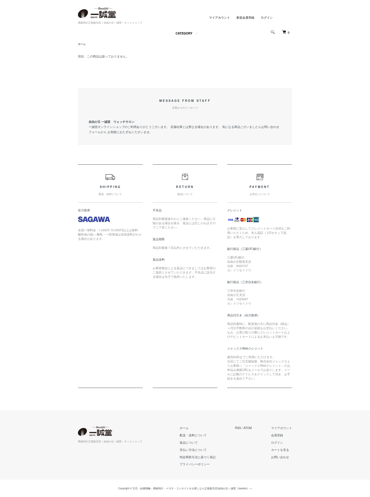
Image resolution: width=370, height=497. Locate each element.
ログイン (267, 17)
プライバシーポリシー (195, 464)
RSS (238, 428)
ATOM (247, 428)
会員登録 (277, 435)
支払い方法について (193, 449)
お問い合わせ (280, 457)
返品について (189, 442)
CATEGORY (184, 33)
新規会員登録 (245, 17)
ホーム (82, 44)
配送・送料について (193, 435)
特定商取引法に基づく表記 (198, 457)
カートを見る (280, 449)
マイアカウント (219, 17)
